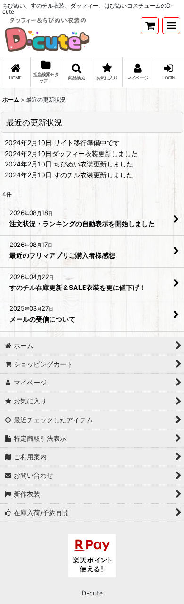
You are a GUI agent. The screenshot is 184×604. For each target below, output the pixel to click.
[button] (171, 25)
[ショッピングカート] (150, 25)
